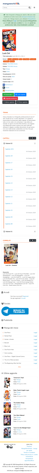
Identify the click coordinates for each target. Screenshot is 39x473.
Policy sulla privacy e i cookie (29, 454)
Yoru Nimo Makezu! (19, 415)
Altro (19, 367)
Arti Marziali (26, 59)
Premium (29, 446)
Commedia (15, 59)
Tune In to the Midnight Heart (22, 428)
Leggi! (35, 332)
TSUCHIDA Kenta (12, 64)
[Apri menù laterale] (34, 7)
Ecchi (20, 59)
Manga (8, 69)
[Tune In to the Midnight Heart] (7, 432)
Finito (8, 71)
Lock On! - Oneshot (11, 265)
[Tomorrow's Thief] (7, 382)
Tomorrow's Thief (19, 378)
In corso (19, 432)
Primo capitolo (22, 102)
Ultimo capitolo (9, 102)
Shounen (12, 61)
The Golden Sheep (19, 403)
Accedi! (23, 298)
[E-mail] (11, 447)
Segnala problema (11, 98)
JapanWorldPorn (29, 460)
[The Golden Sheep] (7, 407)
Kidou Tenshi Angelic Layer (21, 390)
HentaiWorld (29, 458)
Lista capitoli (21, 95)
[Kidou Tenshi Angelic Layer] (7, 395)
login (15, 21)
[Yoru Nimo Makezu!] (7, 420)
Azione (9, 59)
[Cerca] (29, 7)
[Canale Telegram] (8, 447)
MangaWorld (31, 19)
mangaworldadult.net (28, 17)
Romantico (33, 59)
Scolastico (6, 61)
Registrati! (25, 296)
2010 (13, 76)
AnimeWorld (29, 456)
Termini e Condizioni (29, 452)
